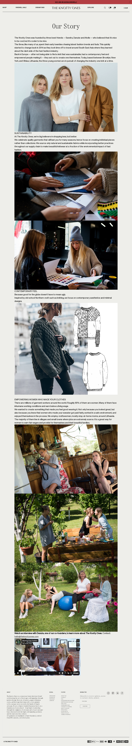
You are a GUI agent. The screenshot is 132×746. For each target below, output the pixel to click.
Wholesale (64, 710)
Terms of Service (65, 714)
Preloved (63, 703)
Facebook (52, 697)
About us (63, 696)
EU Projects (64, 711)
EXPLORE (91, 7)
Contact (63, 697)
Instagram (52, 696)
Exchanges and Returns (67, 700)
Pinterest (52, 699)
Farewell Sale (21, 7)
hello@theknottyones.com (26, 637)
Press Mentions (65, 705)
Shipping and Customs (67, 702)
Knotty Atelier (65, 708)
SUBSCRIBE (85, 706)
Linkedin (51, 700)
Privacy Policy (65, 713)
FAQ (62, 699)
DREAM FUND (39, 7)
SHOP (4, 7)
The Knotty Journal (66, 707)
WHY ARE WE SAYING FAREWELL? (66, 2)
